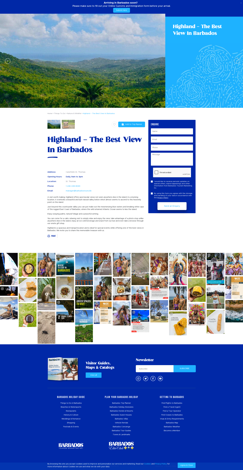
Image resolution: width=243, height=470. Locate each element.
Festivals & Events (71, 427)
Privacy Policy (162, 198)
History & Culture (71, 415)
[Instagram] (138, 378)
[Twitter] (145, 378)
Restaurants (71, 411)
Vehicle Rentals (121, 423)
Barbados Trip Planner (121, 403)
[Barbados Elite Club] (121, 446)
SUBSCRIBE (184, 368)
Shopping (71, 423)
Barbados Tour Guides (121, 431)
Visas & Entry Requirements (172, 419)
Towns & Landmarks (121, 435)
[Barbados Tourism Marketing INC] (71, 446)
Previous (7, 61)
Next (236, 61)
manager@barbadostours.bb (79, 191)
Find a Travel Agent (172, 407)
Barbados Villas (121, 419)
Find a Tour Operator (172, 411)
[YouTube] (160, 378)
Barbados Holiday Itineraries (121, 407)
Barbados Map (172, 423)
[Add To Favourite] (114, 124)
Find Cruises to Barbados (172, 415)
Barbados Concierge (121, 427)
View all (93, 375)
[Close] (241, 2)
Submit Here (121, 10)
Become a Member (172, 431)
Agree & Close (186, 465)
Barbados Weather (172, 427)
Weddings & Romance (71, 419)
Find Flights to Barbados (172, 403)
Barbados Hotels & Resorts (121, 411)
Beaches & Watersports (71, 407)
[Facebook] (153, 378)
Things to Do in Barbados (71, 403)
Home (49, 113)
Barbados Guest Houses (121, 415)
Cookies (147, 464)
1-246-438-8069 (73, 186)
